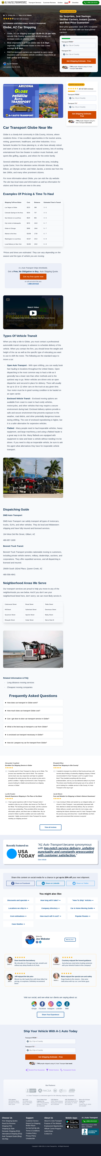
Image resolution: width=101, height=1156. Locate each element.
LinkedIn (59, 1008)
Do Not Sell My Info (32, 1128)
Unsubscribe (30, 1138)
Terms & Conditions (33, 1131)
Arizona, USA (11, 15)
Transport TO (66, 50)
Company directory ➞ (50, 908)
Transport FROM (68, 42)
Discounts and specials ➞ (18, 900)
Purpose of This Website (52, 1123)
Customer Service (32, 1121)
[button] (90, 2)
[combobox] (79, 45)
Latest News (48, 1131)
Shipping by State (8, 1128)
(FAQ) (18, 1131)
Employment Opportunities (53, 1126)
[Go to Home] (4, 15)
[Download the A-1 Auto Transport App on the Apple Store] (72, 1127)
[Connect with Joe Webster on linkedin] (40, 942)
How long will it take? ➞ (50, 900)
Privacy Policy (31, 1136)
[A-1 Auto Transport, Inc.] (14, 2)
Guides (60, 2)
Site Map (5, 1139)
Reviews (49, 2)
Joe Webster (13, 64)
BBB (67, 1008)
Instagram (50, 1008)
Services (35, 2)
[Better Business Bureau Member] (90, 1132)
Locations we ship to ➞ (18, 908)
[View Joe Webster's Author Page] (30, 939)
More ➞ (70, 939)
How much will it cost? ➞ (50, 916)
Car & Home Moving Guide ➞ (83, 908)
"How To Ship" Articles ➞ (82, 900)
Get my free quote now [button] (33, 277)
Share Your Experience (50, 1014)
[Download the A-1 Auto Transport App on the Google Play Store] (72, 1122)
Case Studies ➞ (18, 924)
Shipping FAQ (7, 1126)
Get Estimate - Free (79, 61)
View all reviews (50, 827)
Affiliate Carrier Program (52, 1128)
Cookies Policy (31, 1133)
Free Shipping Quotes (9, 1121)
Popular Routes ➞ (82, 916)
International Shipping (10, 1134)
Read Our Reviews (8, 1123)
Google (34, 1008)
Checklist (75, 2)
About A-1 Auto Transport (53, 1121)
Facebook (42, 1008)
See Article (42, 860)
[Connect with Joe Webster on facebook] (37, 942)
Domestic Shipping (9, 1131)
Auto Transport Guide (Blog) (12, 1136)
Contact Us (48, 1134)
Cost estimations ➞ (18, 916)
